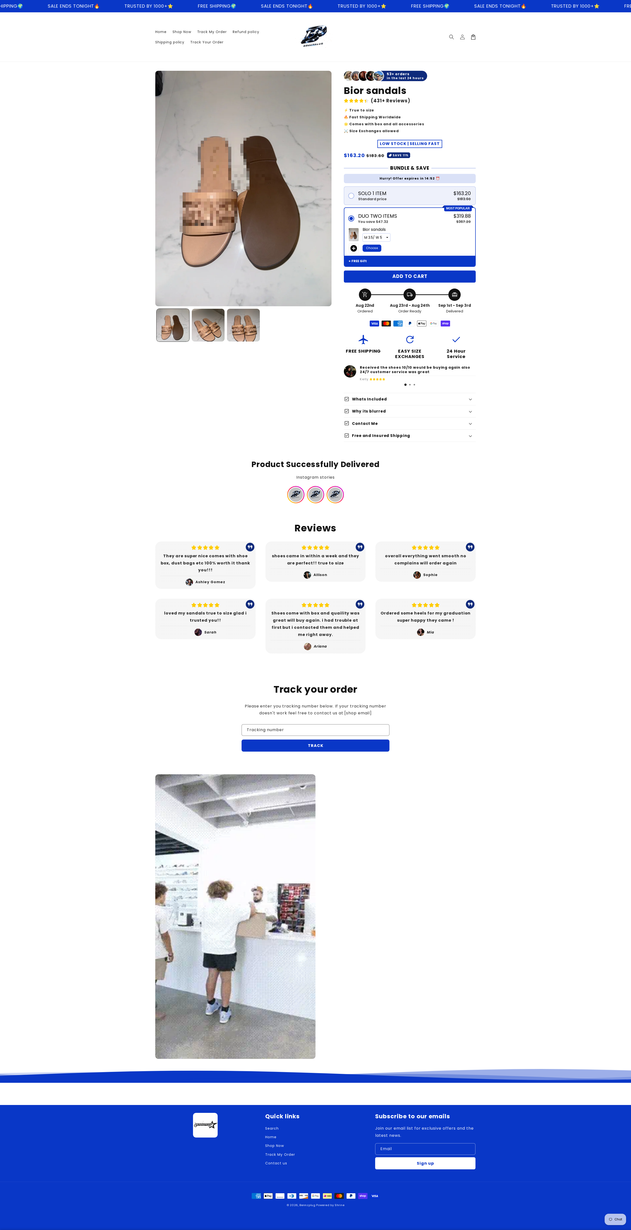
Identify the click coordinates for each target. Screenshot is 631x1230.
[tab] (405, 384)
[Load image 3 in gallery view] (243, 325)
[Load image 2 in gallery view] (208, 325)
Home (271, 1137)
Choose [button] (372, 248)
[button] (451, 37)
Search (272, 1128)
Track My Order (280, 1154)
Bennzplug (307, 1205)
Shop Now (274, 1145)
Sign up (425, 1163)
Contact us (276, 1163)
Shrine (339, 1205)
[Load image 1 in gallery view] (173, 325)
